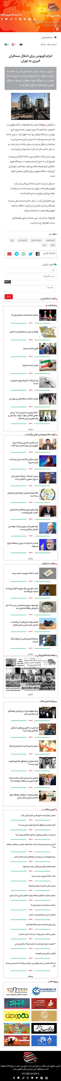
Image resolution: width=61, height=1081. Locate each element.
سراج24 (42, 125)
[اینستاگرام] (16, 19)
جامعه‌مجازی (47, 37)
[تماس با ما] (11, 19)
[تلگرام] (20, 19)
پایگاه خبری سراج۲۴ (52, 15)
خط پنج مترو (23, 240)
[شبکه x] (24, 19)
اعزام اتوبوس (50, 240)
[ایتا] (34, 19)
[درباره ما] (6, 19)
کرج (12, 240)
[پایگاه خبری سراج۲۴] (53, 7)
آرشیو (30, 694)
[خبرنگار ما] (2, 19)
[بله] (29, 19)
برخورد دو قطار (36, 240)
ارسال (9, 296)
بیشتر (30, 429)
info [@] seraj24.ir (30, 1073)
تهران (52, 245)
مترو (44, 245)
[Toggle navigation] (57, 29)
